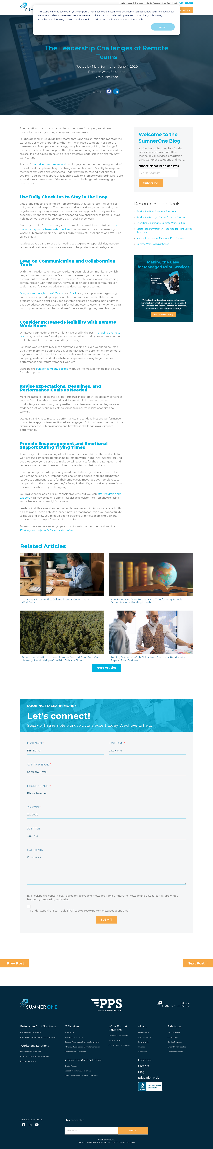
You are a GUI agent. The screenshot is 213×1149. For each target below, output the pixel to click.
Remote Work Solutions (106, 72)
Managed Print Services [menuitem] (30, 1032)
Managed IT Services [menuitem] (73, 1037)
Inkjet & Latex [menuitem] (115, 1040)
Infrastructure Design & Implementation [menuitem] (82, 1047)
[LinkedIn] (30, 1125)
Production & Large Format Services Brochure (161, 217)
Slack (73, 293)
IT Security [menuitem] (69, 1032)
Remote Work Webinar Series (152, 244)
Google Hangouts (31, 293)
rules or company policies (52, 368)
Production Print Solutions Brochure (156, 211)
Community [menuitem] (143, 1042)
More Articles (106, 667)
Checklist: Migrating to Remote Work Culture (161, 223)
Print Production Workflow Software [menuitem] (81, 1075)
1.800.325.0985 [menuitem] (174, 1032)
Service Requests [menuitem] (175, 1042)
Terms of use (83, 1142)
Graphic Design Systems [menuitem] (119, 1045)
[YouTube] (37, 1125)
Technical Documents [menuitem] (118, 1035)
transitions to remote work (50, 164)
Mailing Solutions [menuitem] (28, 1061)
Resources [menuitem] (142, 1051)
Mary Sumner (102, 66)
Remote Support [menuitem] (175, 1051)
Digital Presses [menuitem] (71, 1066)
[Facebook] (23, 1125)
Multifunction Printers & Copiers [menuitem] (34, 1056)
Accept (162, 27)
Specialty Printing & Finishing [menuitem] (78, 1071)
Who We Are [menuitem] (143, 1032)
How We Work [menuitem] (144, 1037)
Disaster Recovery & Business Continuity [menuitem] (82, 1042)
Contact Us (183, 10)
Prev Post (15, 963)
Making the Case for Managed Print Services (160, 238)
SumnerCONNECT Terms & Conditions (119, 1142)
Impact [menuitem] (141, 1047)
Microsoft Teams (53, 293)
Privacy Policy (96, 1142)
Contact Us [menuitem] (172, 1037)
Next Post (196, 963)
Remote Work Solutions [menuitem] (75, 1051)
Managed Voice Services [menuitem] (30, 1051)
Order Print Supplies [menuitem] (177, 1047)
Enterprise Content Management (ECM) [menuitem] (38, 1037)
